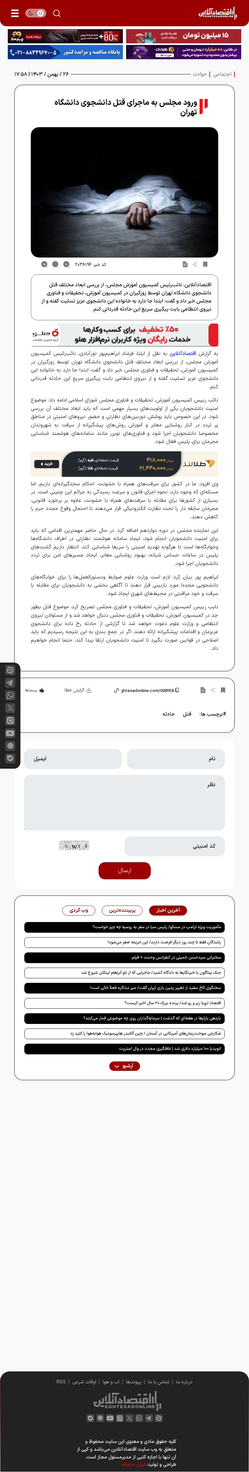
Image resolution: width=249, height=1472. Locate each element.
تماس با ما (159, 1382)
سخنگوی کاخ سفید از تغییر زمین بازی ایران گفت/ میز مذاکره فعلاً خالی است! (155, 988)
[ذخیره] (205, 264)
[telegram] (10, 683)
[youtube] (10, 733)
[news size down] (66, 264)
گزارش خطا (74, 690)
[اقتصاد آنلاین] (217, 13)
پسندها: (30, 690)
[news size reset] (55, 264)
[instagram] (10, 721)
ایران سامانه (133, 1464)
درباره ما (184, 1382)
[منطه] (65, 36)
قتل (187, 714)
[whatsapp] (10, 695)
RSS (61, 1382)
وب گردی (78, 910)
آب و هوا (111, 1382)
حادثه (168, 714)
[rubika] (10, 746)
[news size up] (44, 264)
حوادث (200, 74)
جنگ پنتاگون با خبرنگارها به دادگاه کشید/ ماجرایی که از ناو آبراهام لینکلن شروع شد (151, 973)
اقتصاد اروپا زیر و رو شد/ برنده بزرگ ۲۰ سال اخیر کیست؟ (172, 1003)
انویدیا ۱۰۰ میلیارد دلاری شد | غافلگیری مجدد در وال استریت (170, 1049)
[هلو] (124, 335)
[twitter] (129, 1418)
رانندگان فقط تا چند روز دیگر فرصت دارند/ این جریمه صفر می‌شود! (164, 942)
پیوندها (133, 1382)
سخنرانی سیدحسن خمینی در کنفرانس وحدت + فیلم (176, 957)
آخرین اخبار (168, 910)
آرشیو (127, 1066)
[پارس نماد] (65, 52)
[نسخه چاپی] (185, 264)
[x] (10, 708)
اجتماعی (222, 74)
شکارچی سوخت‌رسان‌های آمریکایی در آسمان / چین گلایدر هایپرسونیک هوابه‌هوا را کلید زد (145, 1033)
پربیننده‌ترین (122, 910)
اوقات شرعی (84, 1382)
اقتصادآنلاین (183, 353)
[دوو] (183, 36)
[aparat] (10, 670)
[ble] (10, 758)
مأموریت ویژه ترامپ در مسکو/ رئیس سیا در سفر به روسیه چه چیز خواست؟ (157, 927)
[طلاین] (183, 52)
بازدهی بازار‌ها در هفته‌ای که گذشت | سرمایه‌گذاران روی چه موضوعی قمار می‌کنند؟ (152, 1018)
